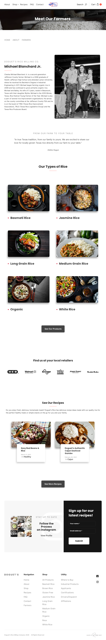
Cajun (70, 459)
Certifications (67, 592)
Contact (40, 4)
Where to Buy (67, 580)
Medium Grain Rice (48, 610)
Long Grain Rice (47, 603)
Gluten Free (47, 592)
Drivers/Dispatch (69, 597)
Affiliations (66, 601)
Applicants (66, 588)
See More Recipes (53, 484)
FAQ (32, 4)
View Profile (46, 535)
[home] (53, 4)
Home (7, 40)
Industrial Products (70, 584)
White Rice (47, 624)
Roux (44, 620)
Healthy (27, 457)
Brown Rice (47, 588)
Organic (46, 616)
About (7, 4)
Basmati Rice (48, 584)
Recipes (24, 4)
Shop (26, 588)
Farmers (27, 605)
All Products (48, 580)
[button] (16, 4)
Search (80, 4)
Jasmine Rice (48, 597)
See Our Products (53, 329)
